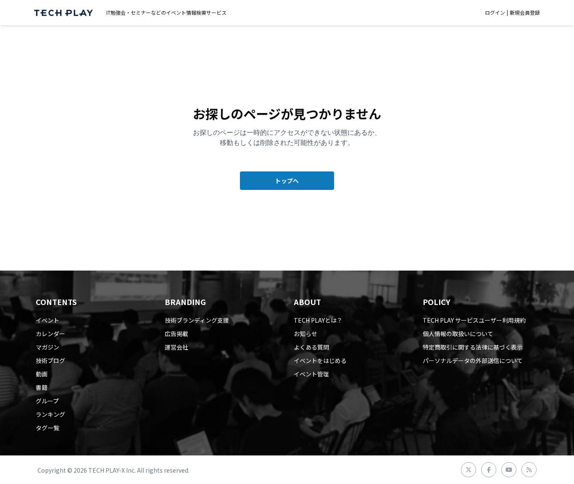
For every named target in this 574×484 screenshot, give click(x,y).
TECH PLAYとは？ (318, 320)
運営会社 (176, 347)
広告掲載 (176, 333)
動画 (41, 374)
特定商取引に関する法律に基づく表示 (473, 347)
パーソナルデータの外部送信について (473, 360)
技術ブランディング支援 (197, 320)
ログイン (495, 12)
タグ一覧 (47, 428)
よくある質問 (311, 347)
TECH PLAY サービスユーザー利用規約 (474, 320)
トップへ (287, 180)
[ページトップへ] (63, 13)
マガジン (47, 347)
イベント (47, 320)
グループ (47, 401)
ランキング (50, 414)
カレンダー (50, 333)
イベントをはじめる (320, 360)
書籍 (41, 387)
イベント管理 (311, 374)
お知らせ (305, 333)
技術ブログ (50, 360)
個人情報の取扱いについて (458, 333)
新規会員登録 (525, 12)
